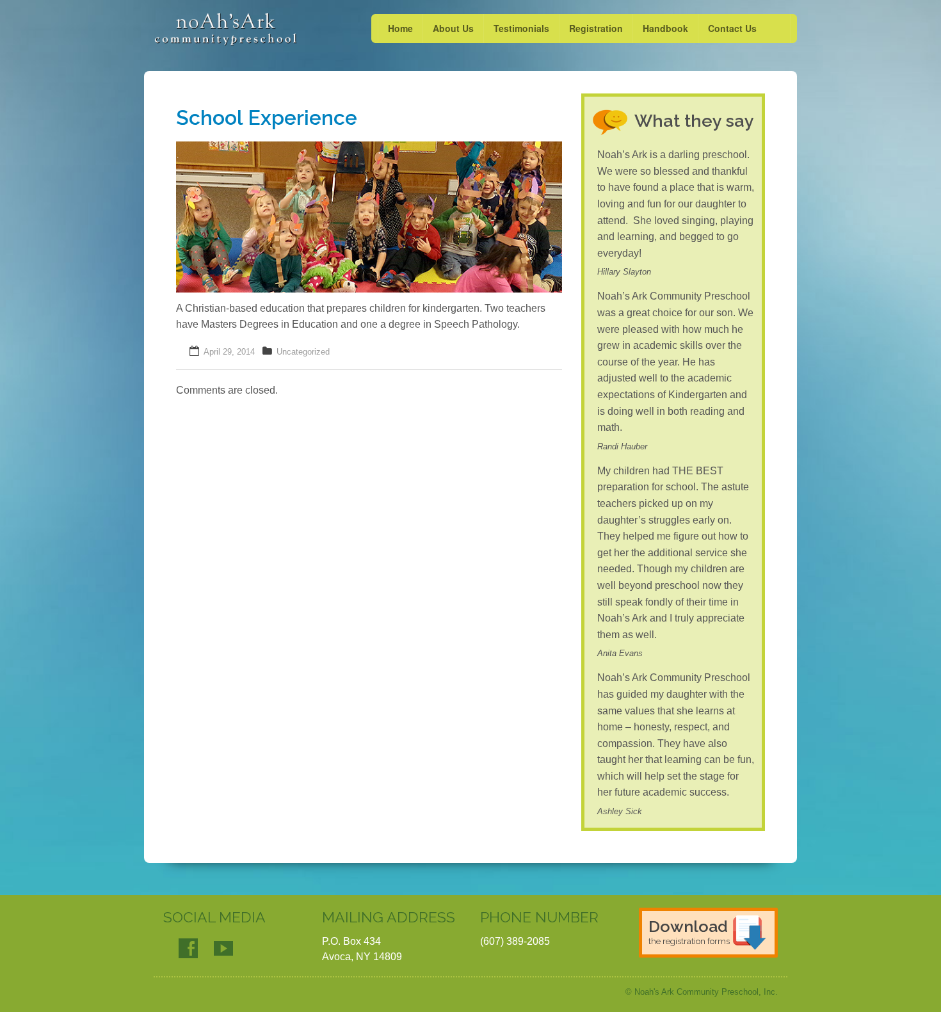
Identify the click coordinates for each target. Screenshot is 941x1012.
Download (689, 931)
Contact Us (732, 28)
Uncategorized (303, 352)
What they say (694, 121)
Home (400, 28)
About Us (453, 28)
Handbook (665, 28)
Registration (596, 28)
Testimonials (521, 28)
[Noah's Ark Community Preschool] (226, 29)
